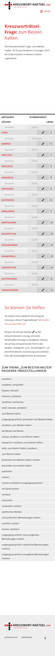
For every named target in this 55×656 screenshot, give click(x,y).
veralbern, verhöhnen (13, 402)
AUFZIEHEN (8, 200)
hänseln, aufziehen (11, 396)
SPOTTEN (7, 155)
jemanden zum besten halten (17, 465)
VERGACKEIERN (10, 290)
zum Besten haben (11, 413)
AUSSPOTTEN (9, 233)
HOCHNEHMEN (10, 245)
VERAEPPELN (9, 256)
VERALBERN (8, 211)
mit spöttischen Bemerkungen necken (21, 517)
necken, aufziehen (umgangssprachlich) (22, 483)
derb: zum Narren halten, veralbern (19, 448)
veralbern (6, 379)
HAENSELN (7, 177)
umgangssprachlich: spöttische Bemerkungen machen (25, 546)
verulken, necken (10, 523)
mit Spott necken (10, 488)
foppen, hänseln (10, 390)
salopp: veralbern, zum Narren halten (20, 436)
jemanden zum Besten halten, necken (21, 459)
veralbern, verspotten (13, 384)
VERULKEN (7, 188)
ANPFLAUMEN (9, 222)
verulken (6, 494)
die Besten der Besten (13, 431)
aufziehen (7, 471)
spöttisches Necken (12, 511)
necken (5, 477)
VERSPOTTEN (9, 267)
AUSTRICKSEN (9, 278)
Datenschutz (11, 637)
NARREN (6, 143)
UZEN (5, 132)
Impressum (26, 637)
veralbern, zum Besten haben (16, 425)
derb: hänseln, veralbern (14, 407)
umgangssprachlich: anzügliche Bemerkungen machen (25, 556)
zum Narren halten (11, 454)
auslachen (7, 500)
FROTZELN (7, 166)
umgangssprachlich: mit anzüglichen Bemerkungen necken (20, 536)
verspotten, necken (11, 506)
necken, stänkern (10, 529)
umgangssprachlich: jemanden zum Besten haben (27, 419)
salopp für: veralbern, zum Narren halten (22, 442)
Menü (45, 11)
